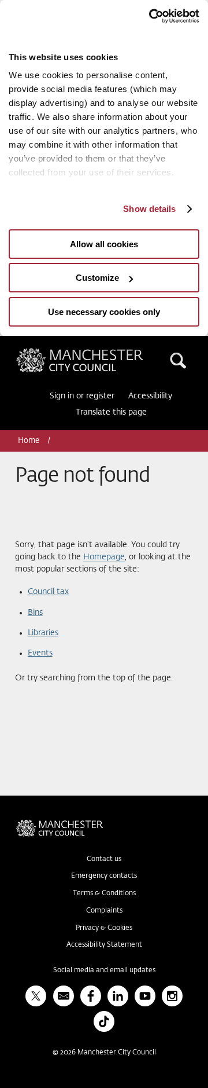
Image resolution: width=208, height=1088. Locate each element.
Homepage (104, 557)
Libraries (43, 633)
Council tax (48, 592)
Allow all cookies (104, 244)
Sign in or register (82, 396)
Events (40, 653)
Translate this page (111, 412)
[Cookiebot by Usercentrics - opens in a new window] (150, 16)
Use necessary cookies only (104, 312)
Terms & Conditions (104, 893)
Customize (97, 278)
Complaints (104, 910)
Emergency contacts (104, 876)
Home (29, 441)
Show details (149, 209)
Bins (35, 613)
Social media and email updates (104, 970)
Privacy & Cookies (104, 928)
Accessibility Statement (104, 945)
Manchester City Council (99, 353)
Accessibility (150, 396)
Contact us (104, 859)
